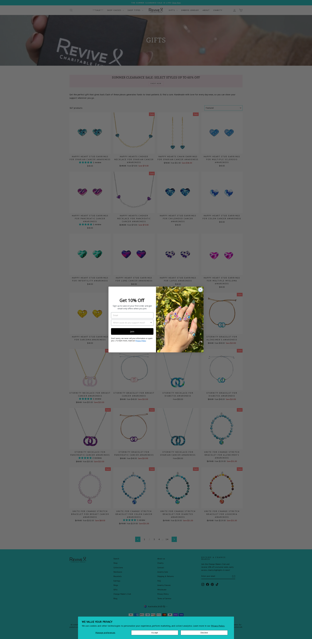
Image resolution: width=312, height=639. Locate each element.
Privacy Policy (140, 341)
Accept (154, 632)
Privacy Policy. (218, 625)
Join (132, 331)
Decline (204, 632)
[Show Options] (151, 323)
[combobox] (131, 323)
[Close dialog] (200, 290)
